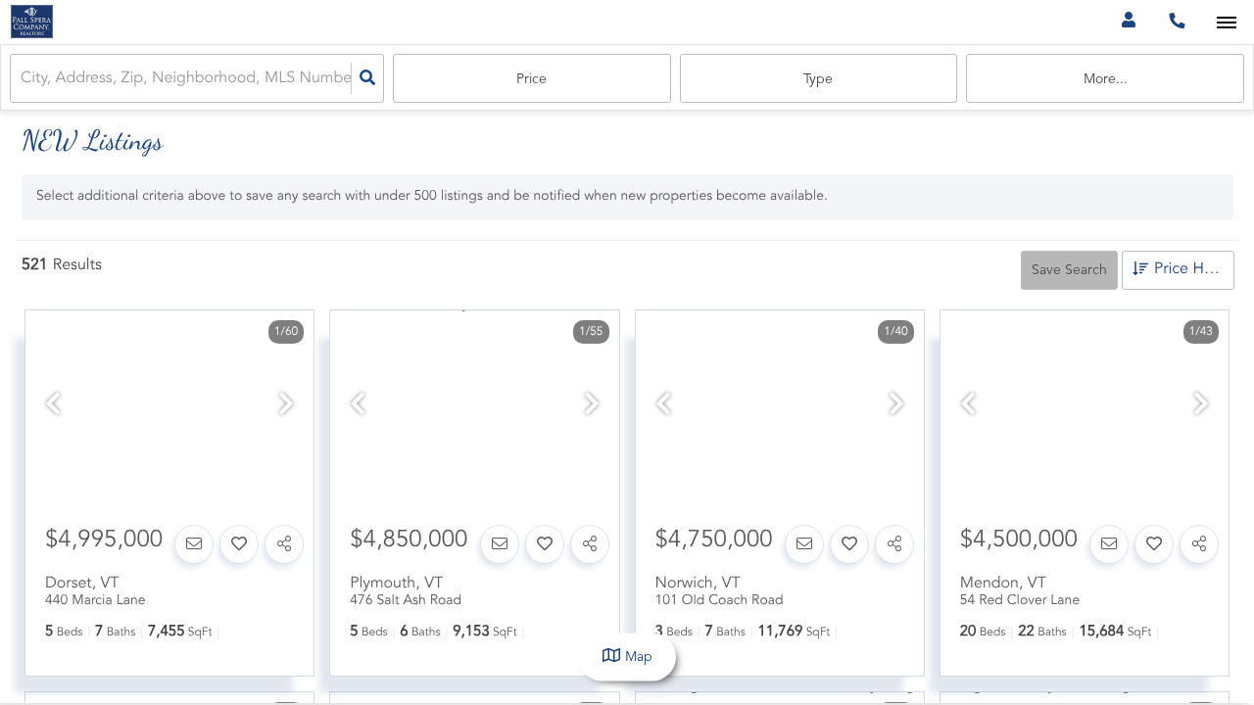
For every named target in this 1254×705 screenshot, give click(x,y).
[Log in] (1128, 22)
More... (1106, 79)
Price (531, 79)
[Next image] (286, 407)
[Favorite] (239, 544)
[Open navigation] (1226, 23)
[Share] (284, 544)
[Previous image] (52, 407)
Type (818, 79)
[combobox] (22, 79)
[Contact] (194, 544)
